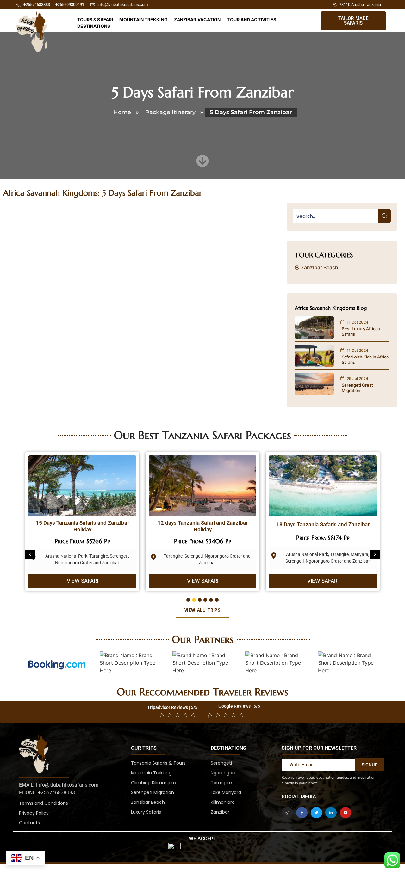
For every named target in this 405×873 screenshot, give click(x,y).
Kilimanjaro (223, 802)
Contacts (29, 823)
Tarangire (221, 782)
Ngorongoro (224, 773)
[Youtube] (345, 812)
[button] (30, 554)
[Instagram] (287, 812)
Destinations (93, 26)
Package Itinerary (170, 112)
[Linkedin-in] (331, 812)
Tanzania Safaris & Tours (158, 763)
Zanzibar (220, 812)
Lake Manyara (226, 792)
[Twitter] (316, 812)
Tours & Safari (95, 19)
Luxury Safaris (146, 812)
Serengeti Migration (152, 792)
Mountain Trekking (143, 19)
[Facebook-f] (302, 812)
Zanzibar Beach (148, 802)
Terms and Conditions (43, 803)
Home (122, 112)
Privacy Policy (34, 813)
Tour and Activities (251, 19)
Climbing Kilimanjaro (153, 782)
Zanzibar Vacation (197, 19)
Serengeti (221, 763)
